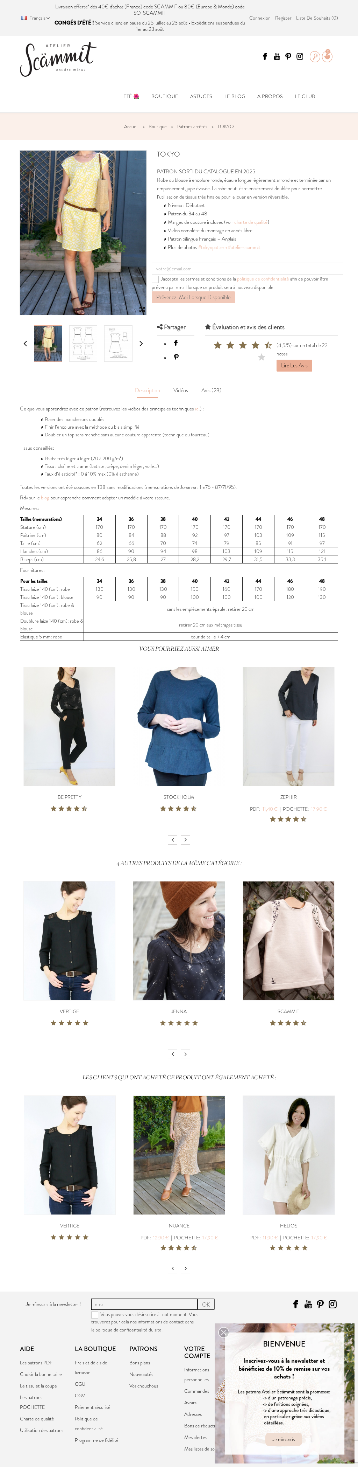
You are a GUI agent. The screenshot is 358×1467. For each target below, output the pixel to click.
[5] (237, 345)
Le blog (234, 96)
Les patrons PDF (36, 1362)
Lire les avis (294, 365)
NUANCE (179, 1225)
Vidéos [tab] (180, 390)
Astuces (201, 96)
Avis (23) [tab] (211, 390)
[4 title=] (77, 1023)
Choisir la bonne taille (41, 1374)
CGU (80, 1384)
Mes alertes (195, 1437)
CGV (80, 1395)
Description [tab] (147, 390)
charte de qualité (250, 222)
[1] (212, 345)
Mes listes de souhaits (205, 1448)
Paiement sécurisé (92, 1407)
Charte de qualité (37, 1418)
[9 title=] (81, 808)
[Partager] (176, 343)
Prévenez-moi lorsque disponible (193, 297)
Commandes (196, 1391)
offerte (80, 7)
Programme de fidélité (97, 1440)
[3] (224, 345)
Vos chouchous (143, 1385)
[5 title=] (66, 808)
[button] (223, 1332)
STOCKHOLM (179, 797)
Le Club (305, 96)
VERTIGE (69, 1011)
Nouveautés (141, 1374)
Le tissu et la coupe (38, 1385)
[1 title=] (51, 808)
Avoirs (190, 1402)
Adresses (193, 1414)
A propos (270, 96)
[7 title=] (74, 808)
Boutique (164, 96)
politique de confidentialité (263, 278)
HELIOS (289, 1225)
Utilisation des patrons (41, 1430)
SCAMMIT (288, 1011)
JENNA (179, 1011)
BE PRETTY (69, 797)
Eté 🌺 (131, 96)
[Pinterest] (176, 357)
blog (45, 497)
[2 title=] (61, 1023)
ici (197, 409)
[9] (262, 345)
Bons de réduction (202, 1425)
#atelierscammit (244, 247)
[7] (249, 345)
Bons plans (139, 1362)
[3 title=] (58, 808)
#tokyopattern (212, 247)
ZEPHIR (288, 797)
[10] (262, 357)
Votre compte (197, 1352)
